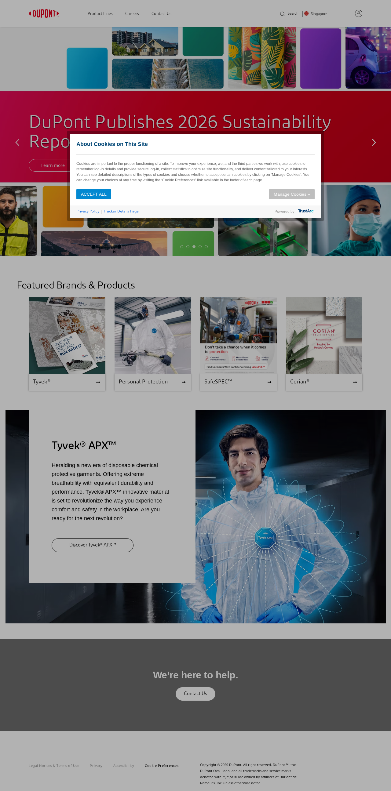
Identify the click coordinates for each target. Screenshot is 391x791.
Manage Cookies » (292, 194)
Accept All (94, 194)
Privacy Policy (87, 211)
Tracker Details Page (121, 211)
